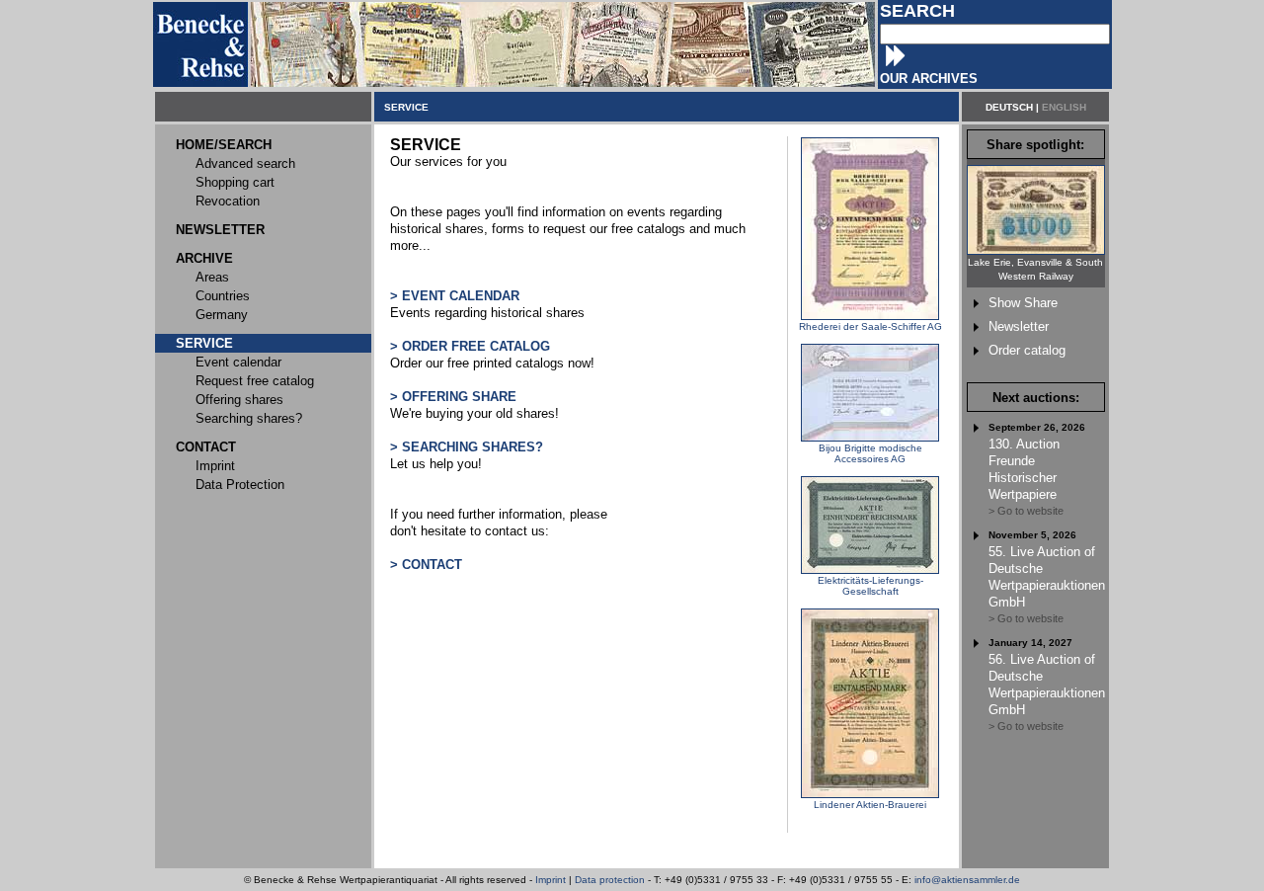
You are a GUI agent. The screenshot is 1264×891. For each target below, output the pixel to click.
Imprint (550, 879)
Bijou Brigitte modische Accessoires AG (870, 453)
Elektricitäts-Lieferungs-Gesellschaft (870, 586)
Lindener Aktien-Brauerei (870, 804)
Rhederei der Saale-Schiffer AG (870, 326)
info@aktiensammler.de (967, 879)
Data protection (610, 879)
